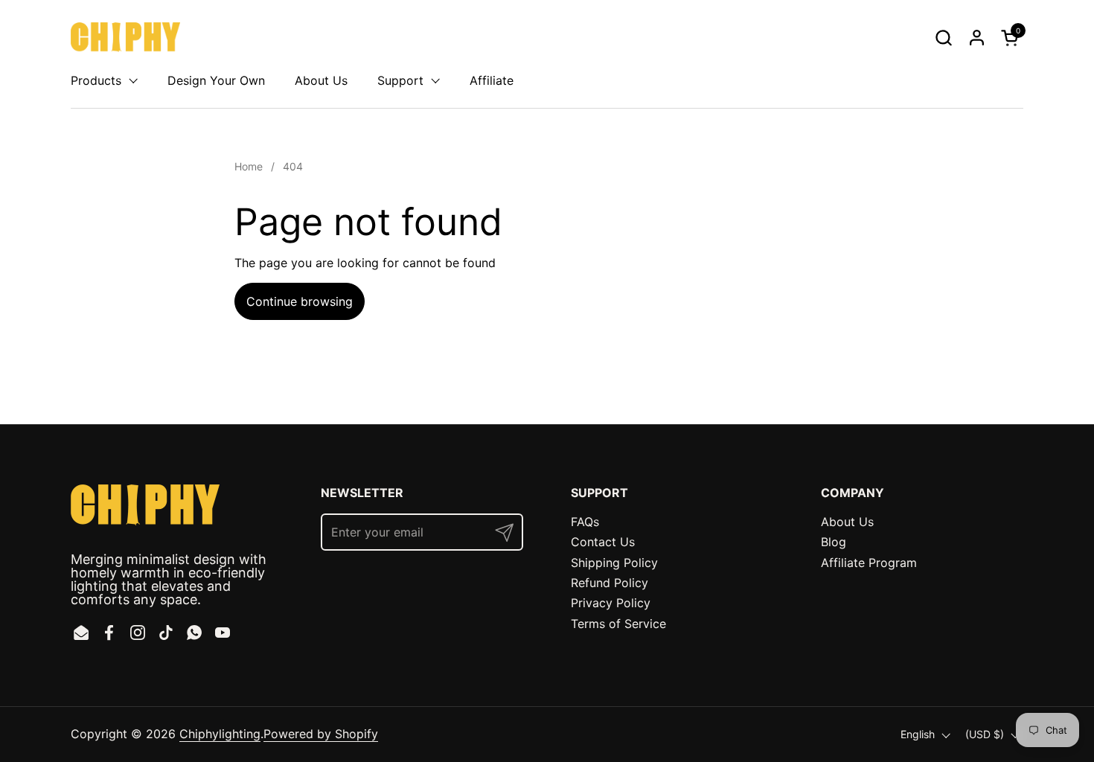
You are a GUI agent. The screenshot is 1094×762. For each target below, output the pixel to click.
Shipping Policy (614, 562)
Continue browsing (299, 301)
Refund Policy (609, 582)
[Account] (976, 37)
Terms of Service (618, 623)
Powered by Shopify (320, 733)
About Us (847, 521)
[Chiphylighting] (125, 37)
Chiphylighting (219, 733)
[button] (943, 37)
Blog (833, 541)
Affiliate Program (869, 562)
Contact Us (603, 541)
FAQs (585, 521)
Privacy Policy (610, 602)
